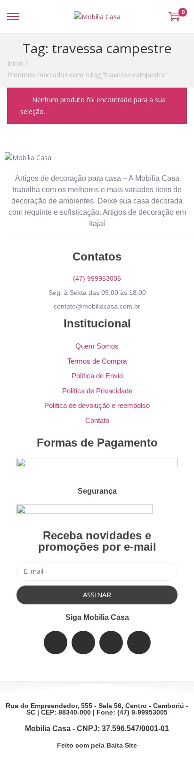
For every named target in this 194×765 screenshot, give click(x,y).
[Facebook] (55, 642)
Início (15, 63)
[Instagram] (111, 642)
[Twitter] (83, 642)
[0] (174, 16)
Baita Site (121, 745)
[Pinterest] (139, 642)
